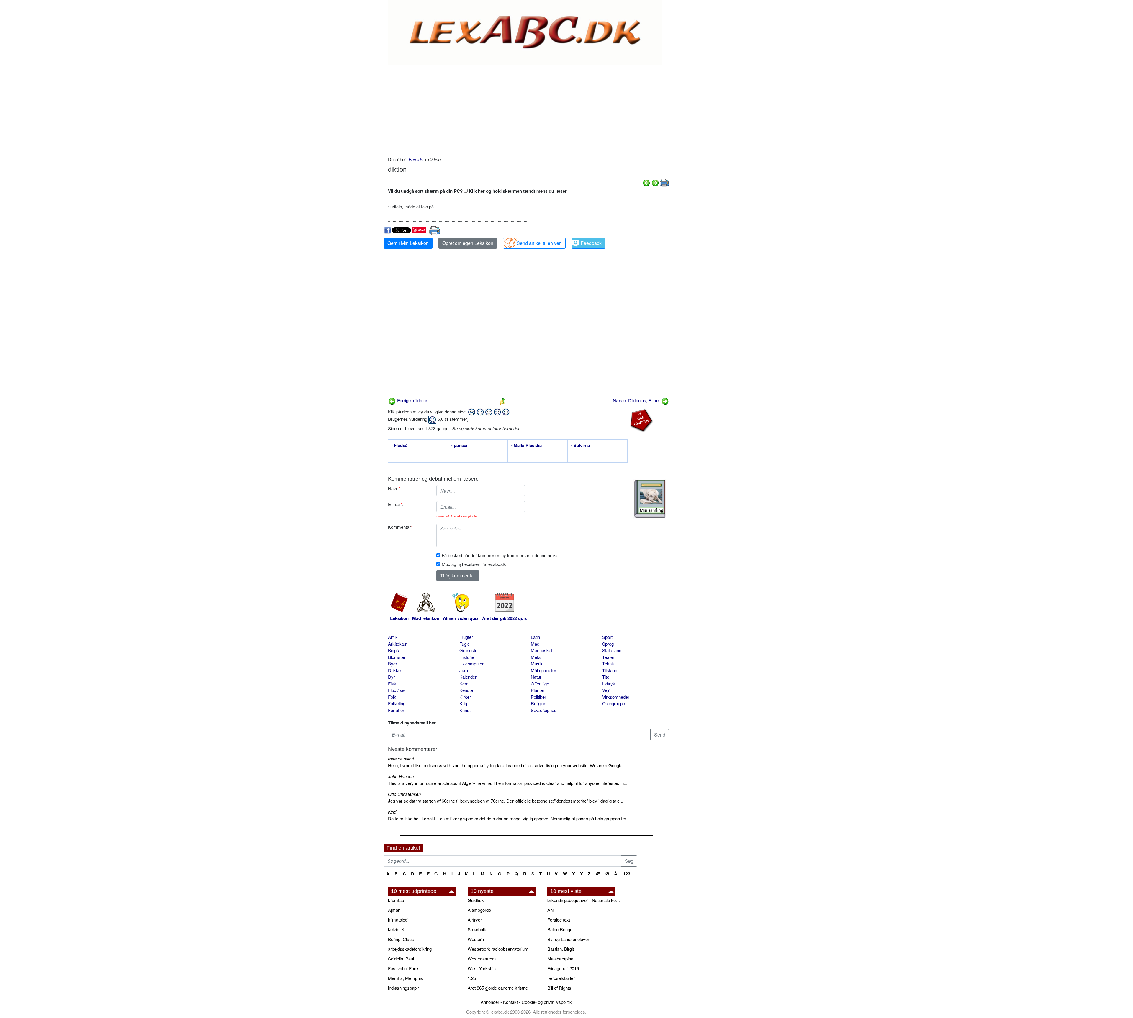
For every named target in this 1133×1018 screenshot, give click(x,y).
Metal (536, 657)
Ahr (550, 910)
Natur (536, 677)
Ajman (394, 910)
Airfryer (475, 919)
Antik (393, 637)
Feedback (591, 243)
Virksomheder (615, 697)
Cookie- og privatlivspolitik (547, 1002)
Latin (535, 637)
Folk (392, 697)
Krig (463, 703)
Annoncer (490, 1002)
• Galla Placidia (526, 446)
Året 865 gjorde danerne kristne (498, 988)
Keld (392, 811)
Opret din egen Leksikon (467, 243)
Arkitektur (397, 644)
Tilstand (609, 670)
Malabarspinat (560, 958)
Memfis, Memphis (405, 978)
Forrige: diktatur (411, 400)
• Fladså (399, 446)
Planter (537, 690)
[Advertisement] (528, 109)
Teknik (608, 663)
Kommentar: (401, 527)
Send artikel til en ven (539, 243)
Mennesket (541, 650)
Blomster (396, 657)
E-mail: (395, 504)
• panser (459, 446)
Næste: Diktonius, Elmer (637, 400)
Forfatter (396, 710)
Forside (416, 159)
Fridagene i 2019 (563, 968)
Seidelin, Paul (401, 958)
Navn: (394, 488)
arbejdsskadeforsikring (410, 949)
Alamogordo (479, 910)
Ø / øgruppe (613, 703)
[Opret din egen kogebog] (649, 499)
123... (628, 873)
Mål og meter (543, 670)
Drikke (394, 670)
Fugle (464, 644)
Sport (607, 637)
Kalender (468, 677)
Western (476, 939)
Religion (538, 703)
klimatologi (398, 919)
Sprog (608, 644)
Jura (463, 670)
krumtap (396, 900)
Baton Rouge (559, 929)
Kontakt (510, 1002)
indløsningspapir (403, 988)
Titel (606, 677)
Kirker (465, 697)
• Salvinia (580, 446)
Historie (466, 657)
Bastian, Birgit (560, 949)
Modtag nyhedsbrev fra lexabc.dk (474, 564)
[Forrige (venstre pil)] (646, 182)
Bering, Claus (401, 939)
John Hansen (401, 776)
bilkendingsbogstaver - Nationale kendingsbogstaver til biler (584, 900)
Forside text (558, 919)
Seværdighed (543, 710)
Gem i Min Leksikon (408, 243)
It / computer (471, 663)
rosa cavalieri (401, 758)
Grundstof (469, 650)
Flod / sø (396, 690)
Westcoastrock (482, 958)
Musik (537, 663)
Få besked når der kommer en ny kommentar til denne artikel (500, 555)
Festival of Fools (404, 968)
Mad (535, 644)
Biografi (395, 650)
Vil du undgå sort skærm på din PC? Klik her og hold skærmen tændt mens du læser (477, 191)
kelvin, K (396, 929)
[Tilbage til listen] (503, 400)
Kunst (465, 710)
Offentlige (540, 683)
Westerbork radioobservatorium (498, 949)
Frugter (466, 637)
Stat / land (611, 650)
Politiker (538, 697)
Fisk (392, 683)
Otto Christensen (404, 794)
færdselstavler (561, 978)
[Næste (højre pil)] (655, 182)
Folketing (396, 703)
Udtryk (608, 683)
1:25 (472, 978)
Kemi (464, 683)
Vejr (606, 690)
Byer (392, 663)
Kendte (466, 690)
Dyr (391, 677)
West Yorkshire (482, 968)
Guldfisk (476, 900)
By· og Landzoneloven (568, 939)
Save (421, 230)
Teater (608, 657)
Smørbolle (477, 929)
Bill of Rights (559, 988)
